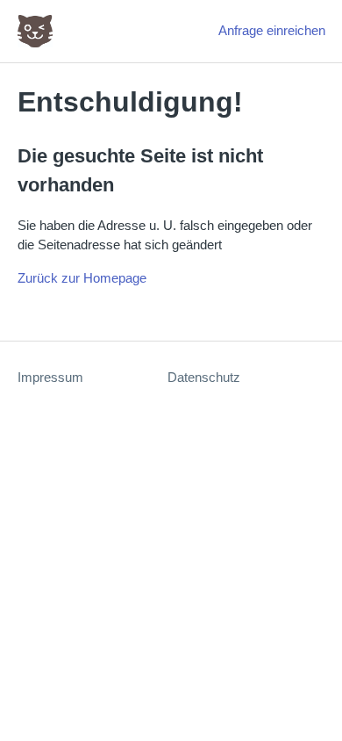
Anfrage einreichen (271, 30)
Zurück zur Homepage (82, 277)
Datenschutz (203, 377)
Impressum (50, 377)
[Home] (35, 31)
